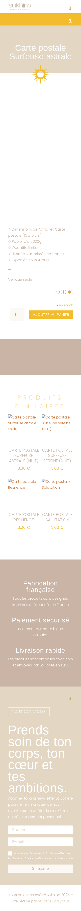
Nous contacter (29, 711)
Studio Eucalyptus (54, 901)
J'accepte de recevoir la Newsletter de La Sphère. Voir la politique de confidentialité (40, 855)
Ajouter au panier (51, 314)
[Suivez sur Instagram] (11, 681)
